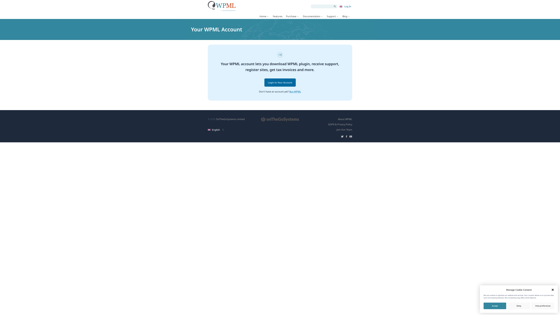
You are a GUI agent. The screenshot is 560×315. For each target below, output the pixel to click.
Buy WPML (295, 91)
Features (277, 16)
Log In (347, 6)
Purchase (291, 16)
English (216, 129)
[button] (552, 289)
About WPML (345, 119)
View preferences (543, 305)
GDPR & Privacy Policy (340, 124)
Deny (519, 305)
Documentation (311, 16)
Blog (344, 16)
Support (331, 16)
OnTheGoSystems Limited (230, 119)
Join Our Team (344, 129)
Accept (495, 305)
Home (263, 16)
